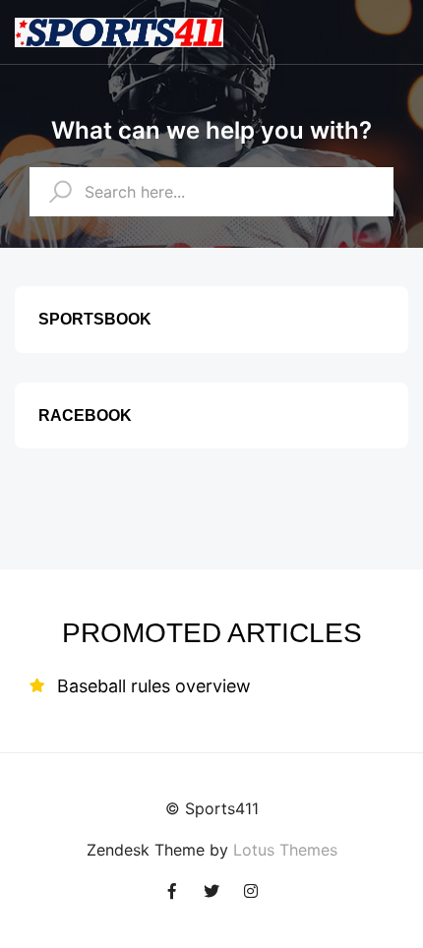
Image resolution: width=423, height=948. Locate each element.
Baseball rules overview (154, 686)
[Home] (119, 30)
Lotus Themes (285, 849)
